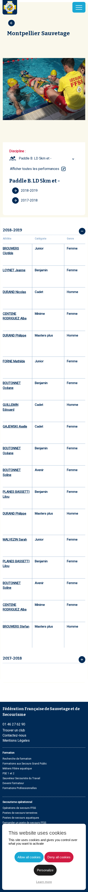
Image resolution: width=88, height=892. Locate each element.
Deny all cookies (58, 857)
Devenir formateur (13, 783)
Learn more (44, 881)
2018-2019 (29, 191)
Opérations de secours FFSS (19, 807)
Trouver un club (14, 730)
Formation (9, 752)
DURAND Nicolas (14, 292)
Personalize (45, 870)
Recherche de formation (17, 758)
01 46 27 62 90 (14, 724)
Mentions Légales (16, 740)
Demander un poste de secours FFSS (24, 822)
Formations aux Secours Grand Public (25, 763)
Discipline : (17, 151)
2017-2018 (29, 200)
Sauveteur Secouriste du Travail (21, 778)
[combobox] (47, 158)
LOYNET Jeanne (14, 270)
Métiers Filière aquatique (17, 768)
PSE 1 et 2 (8, 773)
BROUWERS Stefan (16, 626)
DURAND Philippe (14, 335)
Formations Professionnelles (20, 788)
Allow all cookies (29, 857)
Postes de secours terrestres (20, 812)
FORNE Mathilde (14, 361)
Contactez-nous (14, 735)
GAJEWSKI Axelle (15, 426)
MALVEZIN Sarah (15, 539)
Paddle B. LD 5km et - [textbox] (35, 158)
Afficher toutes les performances (34, 169)
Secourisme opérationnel (17, 802)
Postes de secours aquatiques (21, 817)
